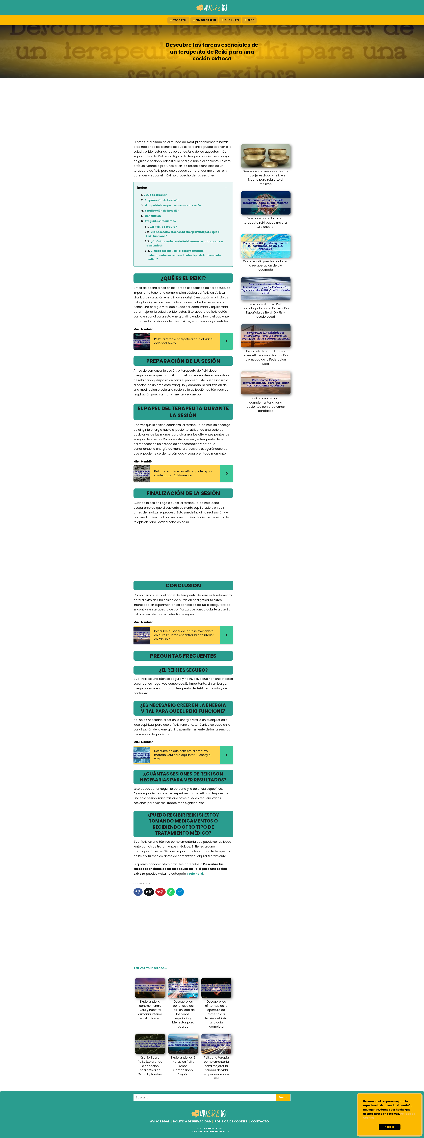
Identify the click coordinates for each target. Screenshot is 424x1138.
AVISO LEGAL (159, 1121)
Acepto (390, 1127)
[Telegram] (180, 892)
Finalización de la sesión (162, 211)
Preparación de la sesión (162, 200)
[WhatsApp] (171, 892)
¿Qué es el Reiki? (155, 195)
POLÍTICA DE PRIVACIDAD (192, 1121)
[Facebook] (138, 892)
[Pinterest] (160, 892)
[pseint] (209, 1116)
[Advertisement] (212, 110)
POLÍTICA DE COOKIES (230, 1121)
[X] (149, 892)
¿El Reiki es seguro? (163, 227)
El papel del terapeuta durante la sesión (173, 205)
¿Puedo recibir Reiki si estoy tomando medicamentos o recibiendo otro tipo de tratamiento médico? (183, 255)
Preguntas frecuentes (160, 221)
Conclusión (153, 216)
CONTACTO (260, 1121)
